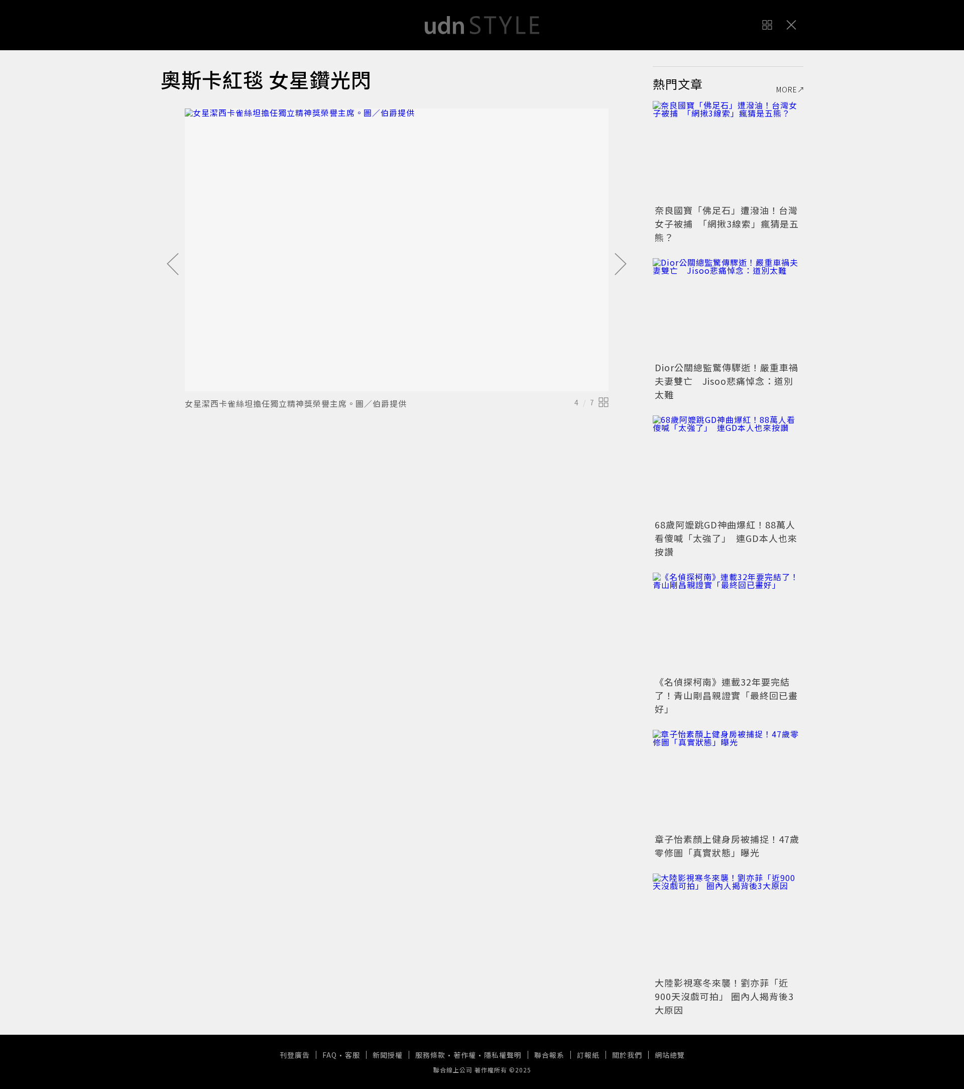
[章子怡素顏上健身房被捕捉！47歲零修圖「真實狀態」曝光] (728, 780)
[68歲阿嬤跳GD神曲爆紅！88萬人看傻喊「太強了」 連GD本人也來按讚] (728, 465)
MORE (786, 89)
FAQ (329, 1054)
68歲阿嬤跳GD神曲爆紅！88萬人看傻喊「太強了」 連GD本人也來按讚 (726, 538)
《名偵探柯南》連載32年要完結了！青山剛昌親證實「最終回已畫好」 (726, 695)
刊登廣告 (295, 1055)
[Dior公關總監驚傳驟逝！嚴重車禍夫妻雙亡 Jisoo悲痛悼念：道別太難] (728, 308)
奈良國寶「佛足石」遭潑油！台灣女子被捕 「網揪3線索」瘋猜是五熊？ (727, 223)
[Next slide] (621, 265)
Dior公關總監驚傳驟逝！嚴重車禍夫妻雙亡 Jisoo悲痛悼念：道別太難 (726, 381)
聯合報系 (549, 1055)
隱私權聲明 (503, 1054)
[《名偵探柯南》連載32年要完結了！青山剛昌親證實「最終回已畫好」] (728, 623)
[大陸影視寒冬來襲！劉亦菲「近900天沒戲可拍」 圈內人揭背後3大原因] (728, 924)
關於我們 (627, 1055)
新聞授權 (388, 1055)
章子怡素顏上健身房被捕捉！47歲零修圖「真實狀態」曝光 (727, 845)
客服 (352, 1054)
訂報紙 (588, 1055)
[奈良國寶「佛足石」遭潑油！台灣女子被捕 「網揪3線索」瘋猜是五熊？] (728, 151)
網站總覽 (670, 1055)
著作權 (464, 1054)
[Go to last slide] (173, 265)
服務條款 (430, 1054)
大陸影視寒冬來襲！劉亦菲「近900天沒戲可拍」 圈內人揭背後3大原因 (724, 996)
